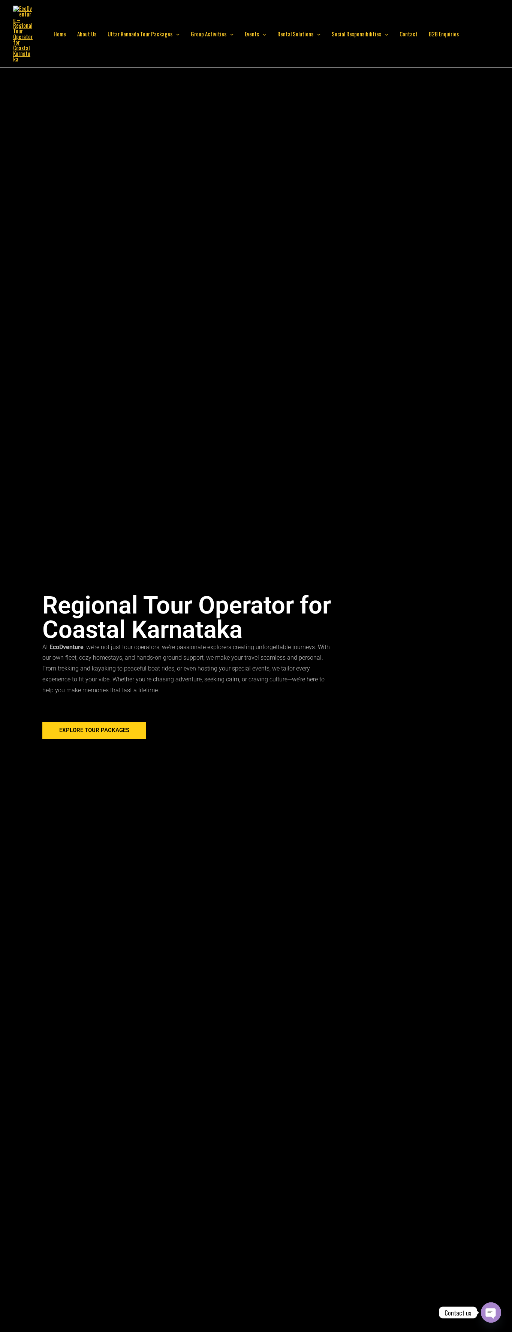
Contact (409, 34)
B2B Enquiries (444, 34)
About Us (86, 34)
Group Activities (208, 34)
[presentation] (176, 34)
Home (60, 34)
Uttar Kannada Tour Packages (140, 34)
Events (252, 34)
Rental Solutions (295, 34)
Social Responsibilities (356, 34)
